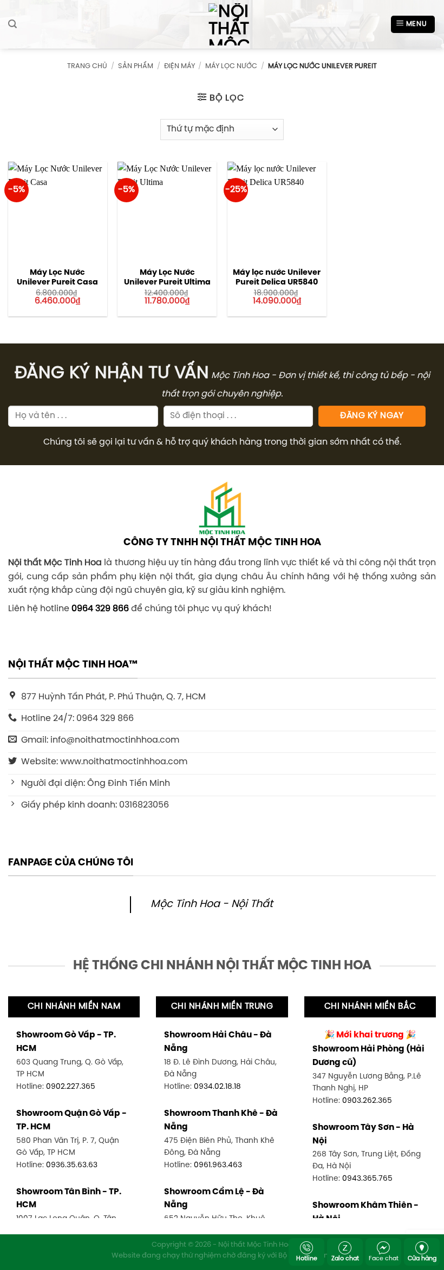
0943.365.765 (367, 1178)
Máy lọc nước (231, 66)
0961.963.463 (218, 1165)
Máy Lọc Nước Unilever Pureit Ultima (167, 277)
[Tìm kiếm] (12, 24)
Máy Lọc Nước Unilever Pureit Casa (57, 277)
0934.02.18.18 (217, 1086)
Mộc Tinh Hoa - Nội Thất (212, 904)
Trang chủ (87, 66)
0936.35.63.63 (71, 1165)
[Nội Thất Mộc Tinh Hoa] (222, 24)
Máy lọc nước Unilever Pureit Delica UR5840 (277, 277)
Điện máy (179, 66)
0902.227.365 (70, 1086)
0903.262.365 (367, 1100)
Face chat (384, 1258)
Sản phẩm (135, 66)
